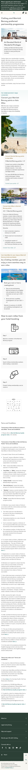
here (2, 550)
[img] (26, 1)
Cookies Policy (9, 767)
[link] (14, 136)
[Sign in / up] (26, 13)
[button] (26, 763)
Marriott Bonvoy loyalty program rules (14, 690)
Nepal (5, 754)
